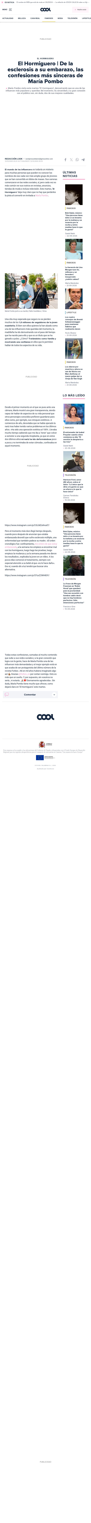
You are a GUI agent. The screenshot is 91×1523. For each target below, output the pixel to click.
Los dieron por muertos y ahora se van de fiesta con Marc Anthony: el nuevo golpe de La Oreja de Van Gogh (74, 373)
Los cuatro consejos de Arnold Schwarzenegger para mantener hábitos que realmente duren (74, 323)
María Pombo (41, 195)
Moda (60, 18)
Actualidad (7, 18)
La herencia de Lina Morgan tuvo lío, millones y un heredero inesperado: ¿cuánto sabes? (73, 273)
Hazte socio (81, 10)
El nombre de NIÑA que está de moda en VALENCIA (35, 2)
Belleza (22, 18)
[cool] (45, 9)
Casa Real (35, 18)
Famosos (49, 18)
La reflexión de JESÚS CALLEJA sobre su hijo (71, 2)
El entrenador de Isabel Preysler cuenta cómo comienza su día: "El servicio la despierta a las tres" (73, 437)
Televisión (72, 18)
